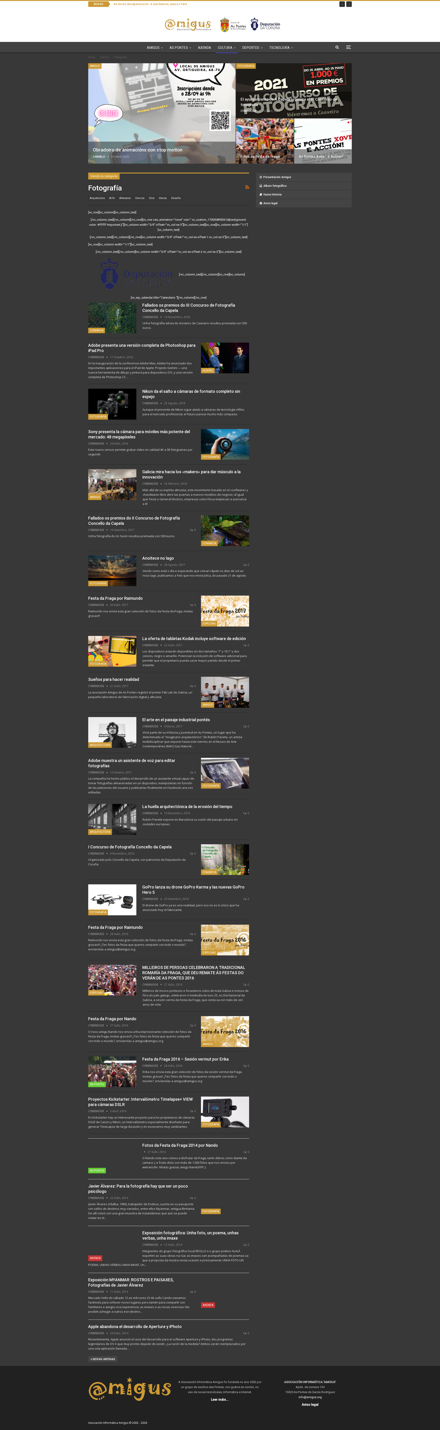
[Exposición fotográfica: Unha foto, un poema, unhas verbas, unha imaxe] (112, 1245)
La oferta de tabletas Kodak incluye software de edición (194, 638)
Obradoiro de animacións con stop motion (137, 150)
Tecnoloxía (279, 48)
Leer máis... (220, 1399)
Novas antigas (103, 1359)
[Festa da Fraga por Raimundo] (225, 611)
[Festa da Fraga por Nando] (225, 1031)
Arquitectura (97, 198)
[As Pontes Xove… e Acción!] (323, 141)
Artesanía (125, 198)
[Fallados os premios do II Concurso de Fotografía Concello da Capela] (225, 530)
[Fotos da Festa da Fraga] (265, 141)
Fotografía (246, 66)
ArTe (112, 198)
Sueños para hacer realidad (113, 679)
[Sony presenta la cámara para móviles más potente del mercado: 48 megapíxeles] (225, 444)
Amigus (153, 48)
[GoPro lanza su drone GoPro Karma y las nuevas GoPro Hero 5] (112, 899)
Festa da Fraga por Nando (112, 1018)
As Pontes (179, 48)
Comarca (96, 330)
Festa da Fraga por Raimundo (115, 598)
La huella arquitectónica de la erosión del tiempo (187, 806)
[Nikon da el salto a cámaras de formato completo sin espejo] (112, 404)
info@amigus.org (310, 1397)
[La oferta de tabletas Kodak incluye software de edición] (112, 651)
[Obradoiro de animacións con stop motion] (162, 113)
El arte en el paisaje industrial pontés (176, 719)
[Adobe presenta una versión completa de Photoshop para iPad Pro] (225, 358)
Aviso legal (270, 203)
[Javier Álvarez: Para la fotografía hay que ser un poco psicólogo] (225, 1198)
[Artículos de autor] (145, 1152)
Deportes (250, 48)
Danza (163, 198)
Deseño (176, 198)
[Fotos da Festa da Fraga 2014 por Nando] (112, 1158)
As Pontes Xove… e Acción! (321, 156)
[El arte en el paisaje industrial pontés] (112, 732)
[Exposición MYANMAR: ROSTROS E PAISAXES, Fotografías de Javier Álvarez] (225, 1292)
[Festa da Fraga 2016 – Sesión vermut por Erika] (112, 1071)
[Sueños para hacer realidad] (225, 692)
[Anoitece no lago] (112, 571)
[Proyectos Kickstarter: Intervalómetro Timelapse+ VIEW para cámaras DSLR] (225, 1112)
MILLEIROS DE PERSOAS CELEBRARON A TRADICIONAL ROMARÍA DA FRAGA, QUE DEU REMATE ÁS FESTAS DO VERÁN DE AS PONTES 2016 (193, 972)
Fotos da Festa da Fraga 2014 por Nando (180, 1145)
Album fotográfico (275, 185)
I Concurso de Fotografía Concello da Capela (130, 846)
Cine (151, 198)
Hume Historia (273, 194)
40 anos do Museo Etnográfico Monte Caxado (144, 4)
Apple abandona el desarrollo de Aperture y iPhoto (135, 1326)
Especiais (209, 623)
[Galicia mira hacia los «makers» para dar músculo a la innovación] (112, 484)
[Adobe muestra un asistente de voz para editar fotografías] (225, 773)
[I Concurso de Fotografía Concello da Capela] (225, 859)
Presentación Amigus (277, 177)
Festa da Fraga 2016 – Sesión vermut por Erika (185, 1059)
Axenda (204, 48)
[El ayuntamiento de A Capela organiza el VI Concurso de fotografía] (294, 90)
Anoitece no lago (158, 558)
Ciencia (139, 198)
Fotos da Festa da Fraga (260, 156)
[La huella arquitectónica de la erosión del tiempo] (112, 819)
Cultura (225, 48)
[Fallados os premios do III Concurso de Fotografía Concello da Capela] (112, 317)
